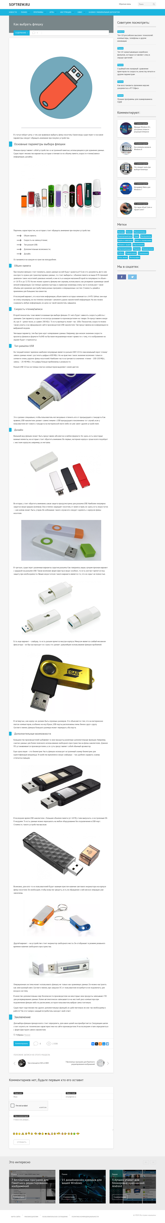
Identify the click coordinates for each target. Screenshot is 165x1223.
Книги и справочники (143, 240)
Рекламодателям (31, 1217)
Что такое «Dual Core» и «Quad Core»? (143, 208)
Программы (38, 12)
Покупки (137, 249)
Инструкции (65, 12)
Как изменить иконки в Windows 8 (142, 148)
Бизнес (129, 232)
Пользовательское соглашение (55, 1217)
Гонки (136, 236)
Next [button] (107, 1063)
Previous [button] (15, 1063)
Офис (80, 12)
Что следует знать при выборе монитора (142, 168)
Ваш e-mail (71, 1093)
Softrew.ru (19, 4)
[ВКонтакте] (92, 1043)
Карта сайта (15, 1217)
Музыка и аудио (124, 244)
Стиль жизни (122, 257)
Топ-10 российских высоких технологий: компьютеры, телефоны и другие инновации (135, 38)
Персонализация (124, 249)
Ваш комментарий (21, 1116)
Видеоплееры (140, 232)
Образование (138, 244)
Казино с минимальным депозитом (104, 12)
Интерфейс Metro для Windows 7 (142, 188)
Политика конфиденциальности (85, 1217)
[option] (39, 1063)
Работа (120, 253)
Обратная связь (125, 4)
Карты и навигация (125, 240)
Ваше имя (18, 1093)
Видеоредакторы (125, 236)
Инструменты (146, 236)
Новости (13, 12)
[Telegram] (107, 1043)
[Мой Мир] (103, 1043)
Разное (24, 12)
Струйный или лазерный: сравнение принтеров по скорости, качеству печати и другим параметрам (136, 71)
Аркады (121, 232)
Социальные (143, 253)
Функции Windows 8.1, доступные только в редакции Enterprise (142, 129)
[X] (96, 1043)
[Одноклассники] (100, 1043)
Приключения (147, 249)
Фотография (135, 257)
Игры (52, 12)
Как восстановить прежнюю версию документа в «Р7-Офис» (133, 86)
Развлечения (131, 253)
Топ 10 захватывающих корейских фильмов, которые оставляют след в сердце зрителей (133, 55)
